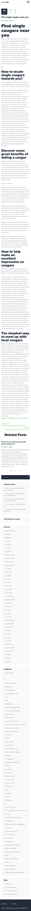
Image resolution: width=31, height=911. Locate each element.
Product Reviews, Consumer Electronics (16, 810)
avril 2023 (8, 582)
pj (6, 803)
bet (6, 697)
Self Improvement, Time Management (15, 824)
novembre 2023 (10, 558)
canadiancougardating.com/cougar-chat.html (14, 418)
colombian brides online (12, 721)
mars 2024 (8, 551)
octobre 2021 (9, 627)
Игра (7, 855)
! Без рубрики (9, 673)
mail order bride (10, 779)
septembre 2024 (10, 531)
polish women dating (11, 807)
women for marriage (11, 848)
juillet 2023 (9, 572)
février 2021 (9, 644)
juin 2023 (8, 575)
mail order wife (9, 786)
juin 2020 (8, 661)
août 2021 (8, 630)
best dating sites (10, 690)
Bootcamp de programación (13, 711)
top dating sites (10, 838)
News (7, 790)
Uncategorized (9, 841)
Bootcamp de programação (13, 707)
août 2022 (8, 603)
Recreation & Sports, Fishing (13, 817)
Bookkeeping (9, 704)
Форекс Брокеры (10, 865)
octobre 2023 (9, 562)
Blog (7, 700)
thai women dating (10, 834)
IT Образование (10, 759)
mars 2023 (8, 586)
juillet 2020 (9, 658)
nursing (8, 797)
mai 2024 (8, 544)
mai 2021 (8, 637)
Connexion (8, 884)
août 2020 (8, 654)
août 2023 (8, 568)
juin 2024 (8, 541)
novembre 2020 (10, 648)
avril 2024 (8, 548)
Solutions (14, 904)
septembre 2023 (10, 565)
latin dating (8, 772)
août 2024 (8, 534)
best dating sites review (12, 693)
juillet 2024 (9, 537)
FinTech (8, 738)
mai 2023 (8, 579)
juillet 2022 (9, 606)
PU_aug (8, 814)
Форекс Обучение (11, 869)
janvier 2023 (9, 592)
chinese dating (9, 717)
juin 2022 (8, 610)
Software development (12, 831)
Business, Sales (10, 714)
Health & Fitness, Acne (12, 748)
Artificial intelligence (11, 683)
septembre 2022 (10, 599)
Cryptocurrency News (11, 731)
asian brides (9, 686)
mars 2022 (8, 617)
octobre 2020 (9, 651)
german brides (9, 745)
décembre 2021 (10, 620)
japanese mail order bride (12, 762)
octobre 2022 (9, 596)
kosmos (8, 766)
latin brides (8, 769)
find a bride (9, 735)
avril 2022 (8, 613)
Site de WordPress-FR (11, 894)
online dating (9, 800)
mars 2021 (8, 641)
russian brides (9, 821)
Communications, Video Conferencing (16, 724)
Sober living (9, 828)
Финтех (8, 862)
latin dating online (10, 776)
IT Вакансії (8, 755)
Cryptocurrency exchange (12, 728)
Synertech (4, 904)
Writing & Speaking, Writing (13, 852)
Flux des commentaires (12, 891)
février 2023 (9, 589)
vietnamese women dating (13, 845)
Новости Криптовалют (12, 858)
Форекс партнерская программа (15, 872)
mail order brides (10, 783)
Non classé (4, 20)
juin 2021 (8, 634)
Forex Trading (9, 742)
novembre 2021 (10, 623)
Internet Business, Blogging (13, 752)
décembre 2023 (10, 555)
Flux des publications (11, 887)
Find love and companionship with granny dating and (13, 443)
